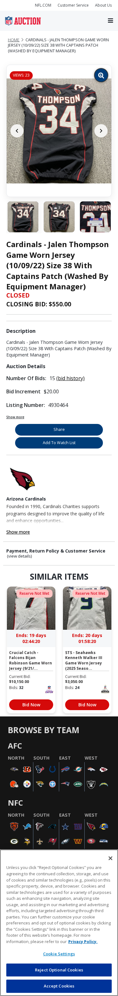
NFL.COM (43, 5)
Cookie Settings (59, 954)
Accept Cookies (59, 986)
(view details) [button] (19, 556)
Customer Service (73, 5)
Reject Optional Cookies (59, 970)
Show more (15, 417)
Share (59, 429)
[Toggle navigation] (110, 20)
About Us (103, 5)
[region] (59, 922)
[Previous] (17, 130)
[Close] (110, 858)
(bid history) (70, 378)
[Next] (101, 130)
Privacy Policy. (83, 941)
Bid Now (31, 705)
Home (14, 40)
